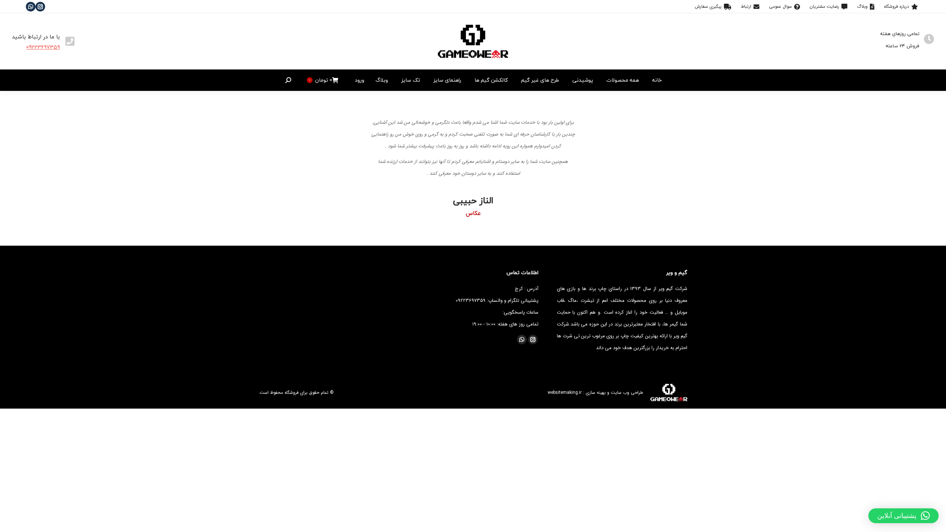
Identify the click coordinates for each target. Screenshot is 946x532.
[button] (903, 515)
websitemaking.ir (565, 392)
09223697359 (43, 47)
